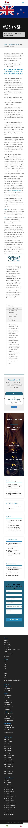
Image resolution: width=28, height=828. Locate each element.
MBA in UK (6, 744)
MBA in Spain (7, 757)
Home (5, 44)
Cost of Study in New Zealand (14, 531)
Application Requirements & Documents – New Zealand (14, 528)
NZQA (5, 209)
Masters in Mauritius (9, 812)
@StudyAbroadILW (9, 35)
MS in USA (6, 780)
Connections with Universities (13, 311)
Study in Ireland (8, 695)
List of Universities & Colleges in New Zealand (15, 507)
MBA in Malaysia (8, 773)
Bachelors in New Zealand (13, 491)
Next (23, 398)
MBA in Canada (8, 741)
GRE (5, 678)
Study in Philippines (9, 718)
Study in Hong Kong (9, 716)
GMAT (5, 675)
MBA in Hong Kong (8, 766)
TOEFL (5, 664)
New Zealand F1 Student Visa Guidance (14, 554)
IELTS (5, 662)
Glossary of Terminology (13, 575)
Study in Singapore (8, 713)
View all (14, 407)
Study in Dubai (7, 729)
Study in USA (7, 691)
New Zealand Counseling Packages (13, 551)
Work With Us (7, 644)
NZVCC (6, 217)
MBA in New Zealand (12, 484)
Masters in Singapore (9, 805)
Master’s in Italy (8, 793)
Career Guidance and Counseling (12, 649)
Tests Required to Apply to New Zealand (15, 521)
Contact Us (6, 656)
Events (5, 651)
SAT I (5, 671)
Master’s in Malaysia (9, 814)
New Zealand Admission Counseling (13, 547)
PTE (5, 666)
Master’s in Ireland (8, 787)
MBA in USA (7, 739)
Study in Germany (8, 702)
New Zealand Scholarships (13, 573)
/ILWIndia (19, 33)
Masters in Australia (9, 800)
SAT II (5, 673)
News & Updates (8, 654)
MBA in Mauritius (8, 771)
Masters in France (8, 789)
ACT (5, 668)
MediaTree (19, 822)
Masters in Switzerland (9, 796)
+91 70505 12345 (9, 33)
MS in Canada (7, 782)
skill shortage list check (15, 190)
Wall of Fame (7, 647)
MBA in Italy (7, 753)
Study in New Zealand (13, 44)
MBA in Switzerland (9, 755)
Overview (6, 640)
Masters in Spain (8, 798)
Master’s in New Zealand (13, 489)
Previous (4, 398)
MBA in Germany (8, 748)
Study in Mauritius (8, 732)
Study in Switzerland (9, 707)
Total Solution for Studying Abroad (13, 315)
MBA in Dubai (7, 769)
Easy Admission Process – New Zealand (14, 544)
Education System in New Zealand (13, 570)
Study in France (8, 700)
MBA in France (7, 750)
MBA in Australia (8, 760)
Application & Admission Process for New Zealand (13, 524)
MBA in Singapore (8, 764)
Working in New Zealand (13, 567)
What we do (7, 642)
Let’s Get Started (14, 619)
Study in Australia (8, 725)
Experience (11, 306)
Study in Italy (7, 704)
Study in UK (7, 697)
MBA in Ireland (7, 746)
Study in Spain (7, 709)
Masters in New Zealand (10, 803)
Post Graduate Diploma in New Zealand (14, 493)
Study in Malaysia (8, 720)
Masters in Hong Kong (9, 807)
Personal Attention (13, 308)
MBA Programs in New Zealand (14, 486)
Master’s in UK (7, 784)
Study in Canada (8, 688)
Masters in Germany (9, 791)
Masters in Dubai (8, 809)
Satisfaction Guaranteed (12, 320)
